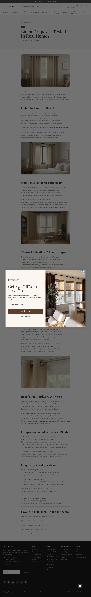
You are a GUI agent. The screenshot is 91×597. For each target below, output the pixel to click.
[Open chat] (80, 586)
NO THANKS (25, 316)
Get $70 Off (25, 311)
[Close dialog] (83, 271)
